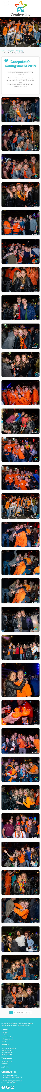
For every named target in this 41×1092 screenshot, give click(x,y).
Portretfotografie (6, 1052)
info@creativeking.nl (15, 1081)
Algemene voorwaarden (8, 1025)
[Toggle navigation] (6, 3)
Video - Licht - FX (6, 1061)
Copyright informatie (23, 1025)
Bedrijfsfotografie (6, 1054)
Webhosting (5, 1068)
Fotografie (10, 51)
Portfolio (4, 1035)
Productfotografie (7, 1050)
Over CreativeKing (7, 1037)
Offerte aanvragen (7, 1039)
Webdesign (4, 1064)
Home (3, 51)
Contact (3, 1041)
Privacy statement (27, 1023)
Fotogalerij (19, 51)
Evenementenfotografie (8, 1048)
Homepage (4, 1033)
